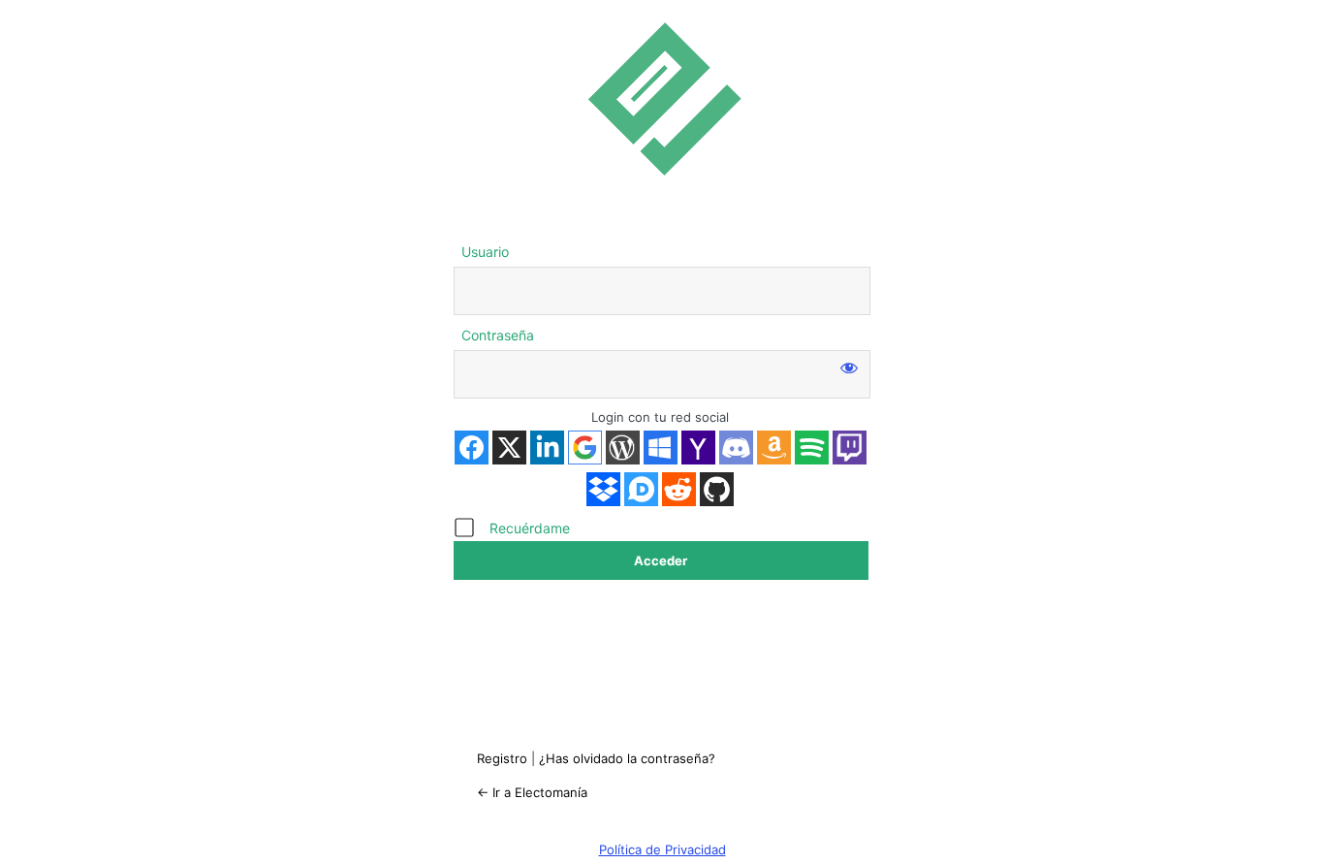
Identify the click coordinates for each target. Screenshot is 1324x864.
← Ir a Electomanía (532, 792)
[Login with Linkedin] (547, 447)
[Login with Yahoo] (698, 447)
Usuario (485, 251)
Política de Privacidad (662, 849)
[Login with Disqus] (641, 489)
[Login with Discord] (736, 447)
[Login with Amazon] (774, 447)
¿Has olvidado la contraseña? (627, 758)
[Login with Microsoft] (661, 447)
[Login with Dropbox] (603, 489)
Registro (502, 758)
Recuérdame (529, 528)
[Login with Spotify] (812, 447)
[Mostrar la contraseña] (849, 367)
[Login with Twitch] (850, 447)
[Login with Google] (585, 447)
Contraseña (497, 335)
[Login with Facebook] (472, 447)
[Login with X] (509, 447)
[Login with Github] (717, 489)
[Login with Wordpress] (623, 447)
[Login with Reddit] (679, 489)
